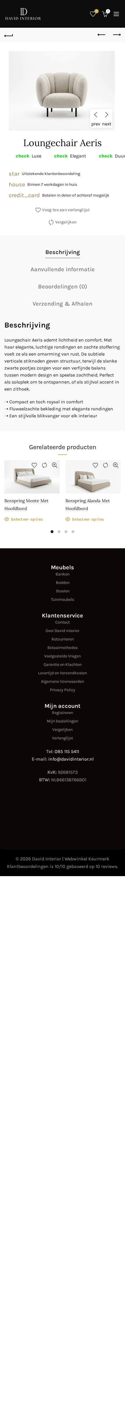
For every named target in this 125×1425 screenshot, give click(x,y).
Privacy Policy (62, 689)
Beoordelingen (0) (62, 286)
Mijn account (62, 706)
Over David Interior (62, 630)
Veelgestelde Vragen (62, 656)
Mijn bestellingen (62, 721)
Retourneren (62, 639)
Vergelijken (65, 222)
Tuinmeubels (62, 599)
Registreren (62, 712)
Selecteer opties (27, 519)
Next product (116, 35)
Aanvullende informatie (63, 269)
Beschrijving (62, 252)
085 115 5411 (67, 751)
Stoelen (62, 591)
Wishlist (96, 11)
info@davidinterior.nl (71, 759)
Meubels (62, 567)
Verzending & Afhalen (62, 303)
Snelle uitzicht (54, 465)
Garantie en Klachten (63, 664)
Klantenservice (62, 615)
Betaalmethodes (62, 647)
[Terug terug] (8, 35)
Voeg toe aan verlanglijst (66, 209)
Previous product (101, 35)
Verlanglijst (62, 738)
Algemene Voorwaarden (62, 681)
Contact (62, 622)
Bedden (62, 582)
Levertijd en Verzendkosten (62, 673)
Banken (62, 574)
